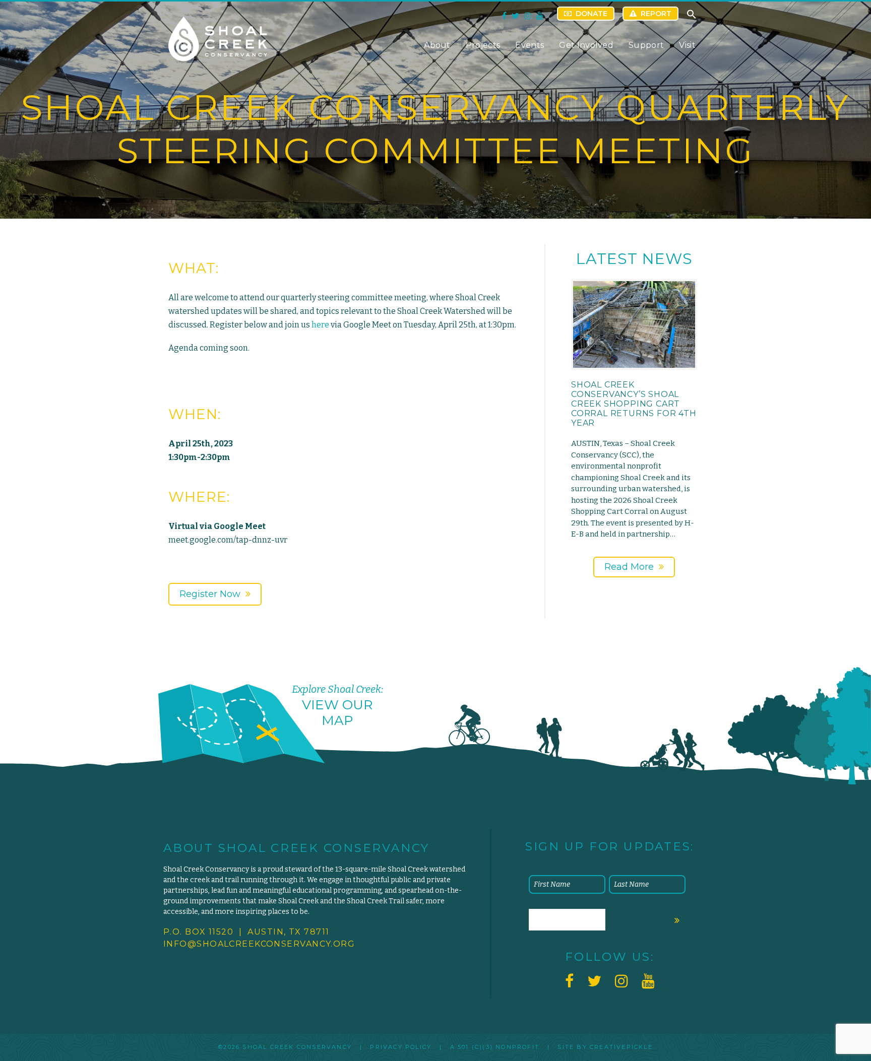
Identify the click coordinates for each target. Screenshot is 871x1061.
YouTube (539, 16)
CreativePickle (621, 1046)
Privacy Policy (400, 1046)
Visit (687, 45)
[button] (692, 17)
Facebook (504, 16)
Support (646, 45)
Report (656, 13)
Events (529, 45)
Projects (483, 45)
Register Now (209, 594)
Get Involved (586, 45)
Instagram (527, 16)
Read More (629, 566)
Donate (591, 13)
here (320, 324)
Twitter (515, 16)
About (437, 45)
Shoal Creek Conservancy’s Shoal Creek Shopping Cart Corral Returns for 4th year (634, 404)
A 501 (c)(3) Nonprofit (494, 1046)
